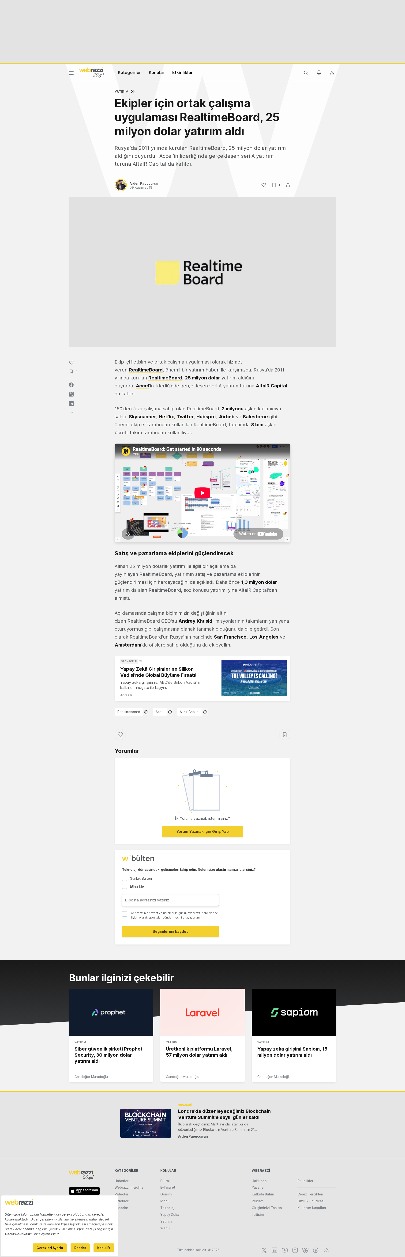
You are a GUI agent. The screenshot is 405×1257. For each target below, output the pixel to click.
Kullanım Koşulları (311, 1208)
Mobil (164, 1201)
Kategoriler (129, 72)
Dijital (165, 1181)
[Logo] (92, 72)
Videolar (121, 1194)
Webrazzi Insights (129, 1187)
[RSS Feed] (325, 1250)
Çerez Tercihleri (310, 1194)
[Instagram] (294, 1250)
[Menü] (71, 73)
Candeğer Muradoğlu (91, 1077)
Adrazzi (126, 695)
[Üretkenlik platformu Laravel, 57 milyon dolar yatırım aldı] (202, 1012)
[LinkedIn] (274, 1250)
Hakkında (259, 1181)
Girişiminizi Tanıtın (267, 1208)
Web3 (165, 1228)
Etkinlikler (182, 72)
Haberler (121, 1181)
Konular (156, 72)
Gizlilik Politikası (310, 1201)
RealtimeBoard (146, 370)
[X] (263, 1250)
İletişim (258, 1215)
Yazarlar (258, 1187)
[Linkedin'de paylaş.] (71, 403)
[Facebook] (315, 1250)
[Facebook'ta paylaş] (71, 384)
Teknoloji (167, 1208)
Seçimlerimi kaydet (170, 931)
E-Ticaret (167, 1187)
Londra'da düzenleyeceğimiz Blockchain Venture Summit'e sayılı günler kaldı (224, 1114)
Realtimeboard (128, 712)
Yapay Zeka (169, 1215)
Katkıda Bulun (263, 1194)
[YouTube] (284, 1250)
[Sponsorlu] (254, 678)
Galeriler (121, 1201)
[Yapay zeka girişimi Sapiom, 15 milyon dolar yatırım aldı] (294, 1012)
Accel (160, 712)
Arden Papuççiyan (193, 1136)
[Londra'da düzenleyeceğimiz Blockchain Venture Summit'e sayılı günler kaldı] (145, 1123)
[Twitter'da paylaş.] (71, 394)
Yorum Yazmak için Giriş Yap (202, 831)
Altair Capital (189, 712)
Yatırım (121, 92)
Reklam (258, 1201)
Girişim (166, 1194)
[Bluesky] (305, 1250)
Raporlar (121, 1208)
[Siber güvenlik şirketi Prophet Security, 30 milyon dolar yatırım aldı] (111, 1012)
